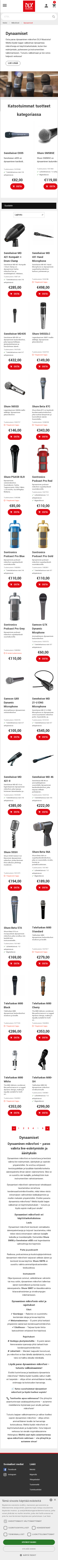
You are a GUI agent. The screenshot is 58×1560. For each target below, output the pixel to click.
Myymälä (33, 1474)
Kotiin (5, 23)
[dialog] (29, 1528)
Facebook (12, 1469)
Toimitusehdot (35, 1489)
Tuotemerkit (34, 1484)
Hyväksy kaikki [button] (29, 1542)
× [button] (55, 1500)
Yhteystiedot (35, 1479)
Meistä (32, 1469)
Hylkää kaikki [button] (29, 1549)
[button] (29, 1555)
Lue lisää (13, 63)
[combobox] (51, 1500)
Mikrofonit (15, 23)
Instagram (12, 1474)
